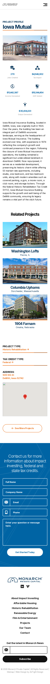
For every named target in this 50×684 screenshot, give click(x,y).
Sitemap (10, 672)
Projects (25, 623)
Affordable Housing (25, 603)
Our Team (25, 627)
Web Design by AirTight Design (29, 672)
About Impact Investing (25, 598)
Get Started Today (25, 552)
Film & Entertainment (25, 618)
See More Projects (24, 428)
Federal (7, 362)
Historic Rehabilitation (15, 349)
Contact (25, 632)
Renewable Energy (25, 613)
